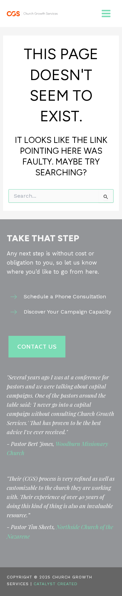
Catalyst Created (56, 583)
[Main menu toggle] (106, 13)
